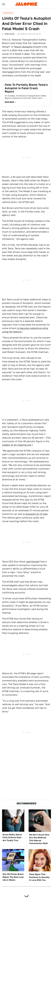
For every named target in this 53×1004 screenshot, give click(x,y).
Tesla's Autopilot (23, 46)
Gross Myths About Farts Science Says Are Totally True (12, 837)
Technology (8, 13)
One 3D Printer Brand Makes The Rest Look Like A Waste (13, 877)
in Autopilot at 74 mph (35, 514)
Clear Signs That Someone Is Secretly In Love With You (39, 877)
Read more (9, 102)
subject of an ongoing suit (16, 445)
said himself (33, 561)
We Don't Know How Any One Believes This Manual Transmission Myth (39, 839)
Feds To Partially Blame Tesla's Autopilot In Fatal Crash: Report (26, 88)
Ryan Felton (9, 34)
